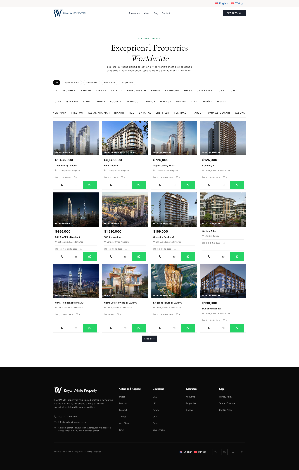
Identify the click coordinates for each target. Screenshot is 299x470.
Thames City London (66, 165)
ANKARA (101, 90)
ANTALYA (117, 90)
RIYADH (119, 112)
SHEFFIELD (162, 112)
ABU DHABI (69, 90)
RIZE (131, 112)
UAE (155, 396)
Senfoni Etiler (209, 231)
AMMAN (86, 90)
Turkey (156, 410)
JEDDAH (100, 101)
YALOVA (240, 112)
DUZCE (57, 101)
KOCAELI (115, 101)
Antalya (122, 416)
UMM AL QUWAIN (219, 112)
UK (154, 403)
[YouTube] (233, 452)
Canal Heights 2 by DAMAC (69, 302)
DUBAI (233, 90)
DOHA (220, 90)
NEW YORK (59, 112)
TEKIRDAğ (180, 112)
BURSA (188, 90)
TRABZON (197, 112)
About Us (190, 396)
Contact (166, 13)
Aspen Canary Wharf (164, 165)
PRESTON (77, 112)
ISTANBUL (72, 101)
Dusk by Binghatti (211, 308)
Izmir (121, 430)
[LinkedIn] (224, 452)
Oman (155, 423)
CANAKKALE (204, 90)
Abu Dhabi (124, 423)
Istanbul (123, 410)
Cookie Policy (225, 410)
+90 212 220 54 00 (67, 416)
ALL (55, 90)
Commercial (91, 82)
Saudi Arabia (159, 430)
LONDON (150, 101)
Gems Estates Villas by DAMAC (120, 302)
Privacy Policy (225, 396)
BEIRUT (155, 90)
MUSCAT (222, 101)
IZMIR (87, 101)
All (56, 82)
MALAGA (165, 101)
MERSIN (181, 101)
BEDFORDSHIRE (137, 90)
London (123, 403)
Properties (134, 13)
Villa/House (127, 82)
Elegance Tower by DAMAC (167, 302)
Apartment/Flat (72, 82)
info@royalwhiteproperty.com (72, 422)
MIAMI (194, 101)
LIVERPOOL (133, 101)
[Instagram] (216, 452)
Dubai (122, 396)
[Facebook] (242, 452)
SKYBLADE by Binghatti (67, 237)
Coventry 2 (208, 165)
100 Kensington (112, 237)
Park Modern (111, 165)
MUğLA (208, 101)
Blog (156, 13)
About (146, 13)
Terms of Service (227, 403)
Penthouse (109, 82)
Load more (149, 338)
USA (155, 416)
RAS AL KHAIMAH (99, 112)
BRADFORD (172, 90)
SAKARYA (145, 112)
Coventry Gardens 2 (164, 237)
